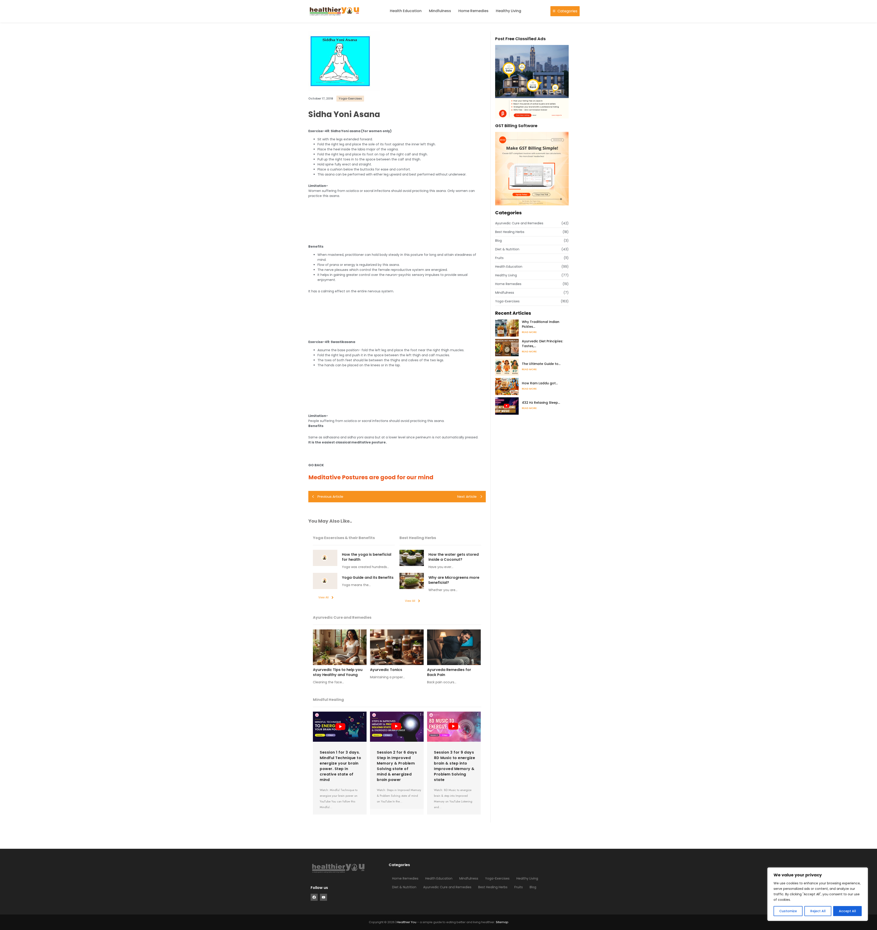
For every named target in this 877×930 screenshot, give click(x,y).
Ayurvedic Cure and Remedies (447, 887)
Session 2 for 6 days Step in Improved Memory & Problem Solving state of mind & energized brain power (397, 766)
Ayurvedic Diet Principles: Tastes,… (542, 343)
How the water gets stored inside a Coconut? (453, 557)
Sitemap (502, 922)
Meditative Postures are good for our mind (370, 477)
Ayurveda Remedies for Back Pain (449, 672)
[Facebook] (314, 897)
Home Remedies (473, 10)
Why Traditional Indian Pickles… (540, 324)
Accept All (847, 911)
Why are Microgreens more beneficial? (453, 580)
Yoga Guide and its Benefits (368, 577)
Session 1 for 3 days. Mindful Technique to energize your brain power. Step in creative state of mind (340, 766)
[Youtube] (323, 897)
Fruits (518, 887)
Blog (533, 887)
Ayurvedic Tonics (386, 669)
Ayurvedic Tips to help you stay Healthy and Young (337, 672)
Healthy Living (508, 10)
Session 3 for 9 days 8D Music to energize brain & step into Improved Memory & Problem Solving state (454, 766)
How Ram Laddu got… (540, 383)
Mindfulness (440, 10)
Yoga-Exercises (497, 878)
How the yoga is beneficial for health (366, 557)
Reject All (818, 911)
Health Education (406, 10)
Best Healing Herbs (492, 887)
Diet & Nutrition (404, 887)
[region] (817, 894)
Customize (788, 911)
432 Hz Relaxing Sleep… (541, 402)
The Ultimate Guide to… (541, 364)
